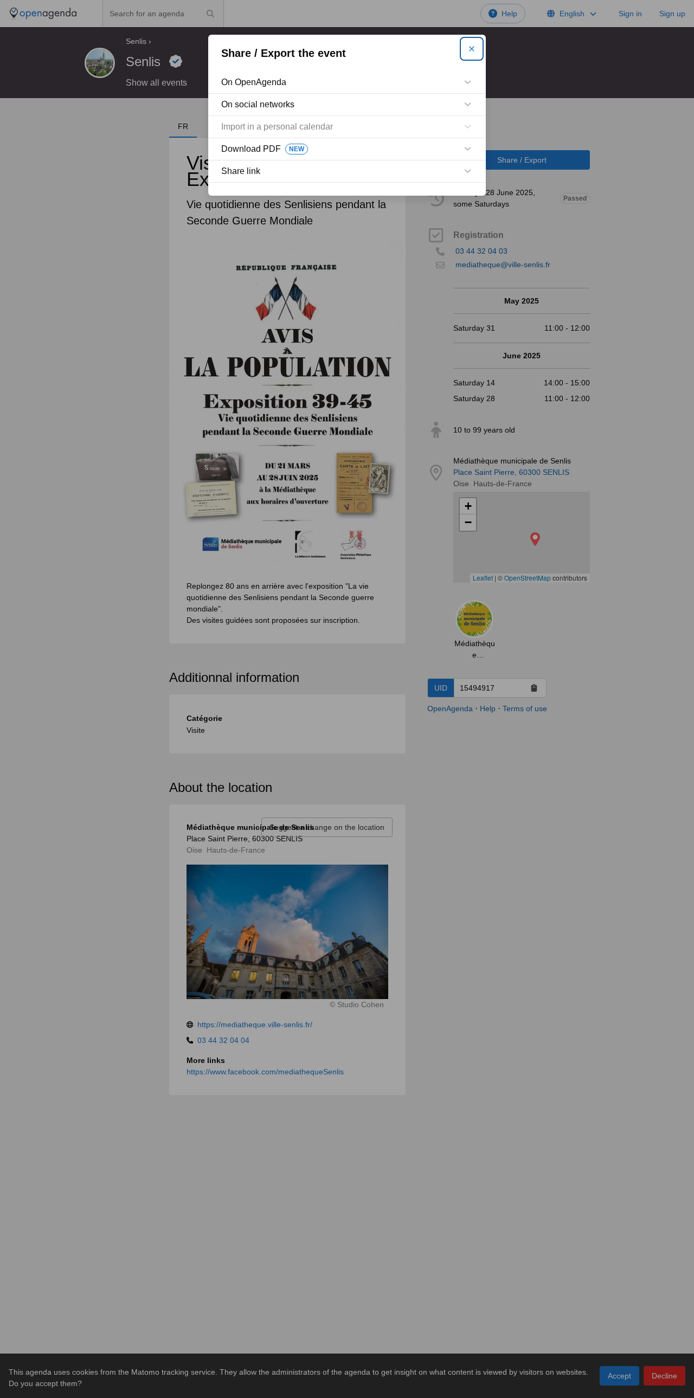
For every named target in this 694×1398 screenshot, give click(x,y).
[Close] (471, 49)
